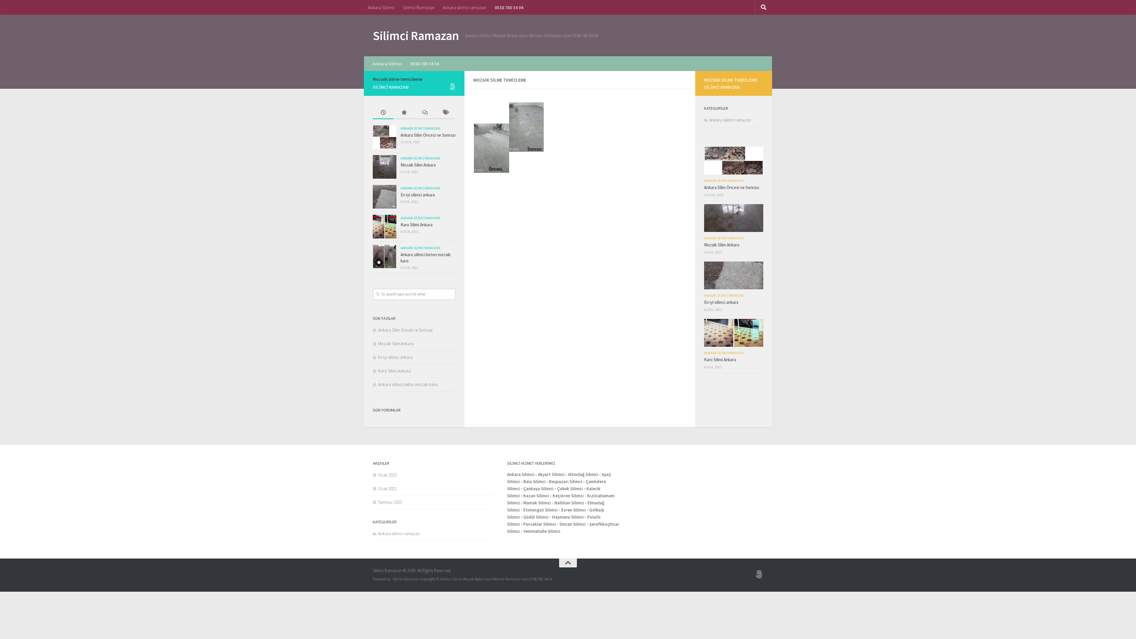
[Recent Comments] (424, 112)
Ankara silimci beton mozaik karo (408, 384)
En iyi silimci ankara (418, 195)
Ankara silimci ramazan (464, 7)
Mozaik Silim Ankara (418, 165)
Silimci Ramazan (419, 7)
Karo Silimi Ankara (417, 224)
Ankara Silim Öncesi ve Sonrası (428, 135)
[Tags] (445, 112)
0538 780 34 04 (509, 7)
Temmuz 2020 (390, 502)
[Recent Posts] (383, 112)
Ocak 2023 (387, 475)
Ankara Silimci (381, 7)
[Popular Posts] (403, 112)
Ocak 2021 (387, 488)
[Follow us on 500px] (452, 86)
